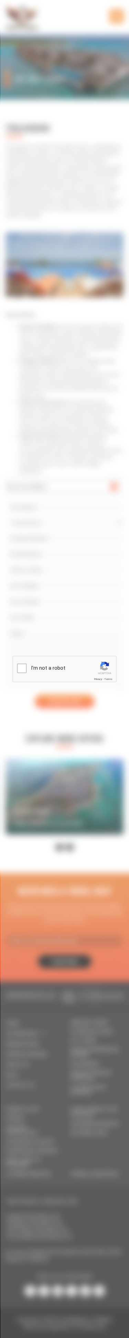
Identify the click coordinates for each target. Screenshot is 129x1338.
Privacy (98, 679)
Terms (108, 679)
